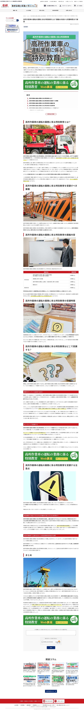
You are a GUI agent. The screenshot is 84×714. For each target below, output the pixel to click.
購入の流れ (42, 10)
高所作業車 (25, 26)
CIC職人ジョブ (69, 1)
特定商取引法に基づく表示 (49, 705)
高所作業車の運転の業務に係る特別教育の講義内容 (42, 103)
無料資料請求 (55, 10)
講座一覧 (15, 10)
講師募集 (29, 705)
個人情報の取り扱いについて (63, 705)
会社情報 (16, 705)
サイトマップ (53, 706)
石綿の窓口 (60, 1)
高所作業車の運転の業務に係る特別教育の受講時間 (42, 105)
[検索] (18, 20)
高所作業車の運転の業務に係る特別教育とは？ (40, 98)
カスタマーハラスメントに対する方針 (39, 706)
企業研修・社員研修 (44, 1)
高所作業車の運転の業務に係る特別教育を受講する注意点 (43, 114)
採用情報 (22, 705)
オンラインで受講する (35, 112)
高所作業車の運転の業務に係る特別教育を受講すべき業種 (43, 101)
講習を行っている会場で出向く (37, 110)
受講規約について (37, 705)
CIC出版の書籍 (53, 1)
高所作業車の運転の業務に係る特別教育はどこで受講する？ (44, 108)
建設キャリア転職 (78, 1)
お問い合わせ (69, 10)
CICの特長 (28, 10)
